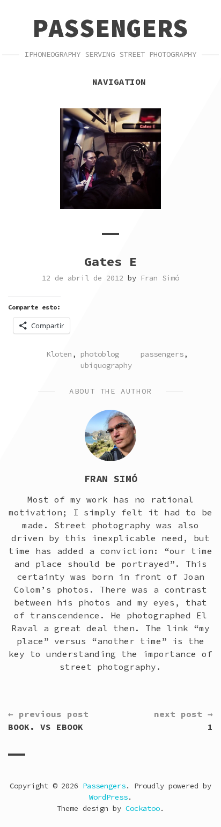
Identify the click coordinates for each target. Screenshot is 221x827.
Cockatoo (143, 808)
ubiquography (106, 365)
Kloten (59, 354)
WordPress (108, 797)
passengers (162, 354)
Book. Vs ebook (48, 720)
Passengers (110, 28)
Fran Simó (160, 278)
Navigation (119, 81)
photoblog (99, 354)
